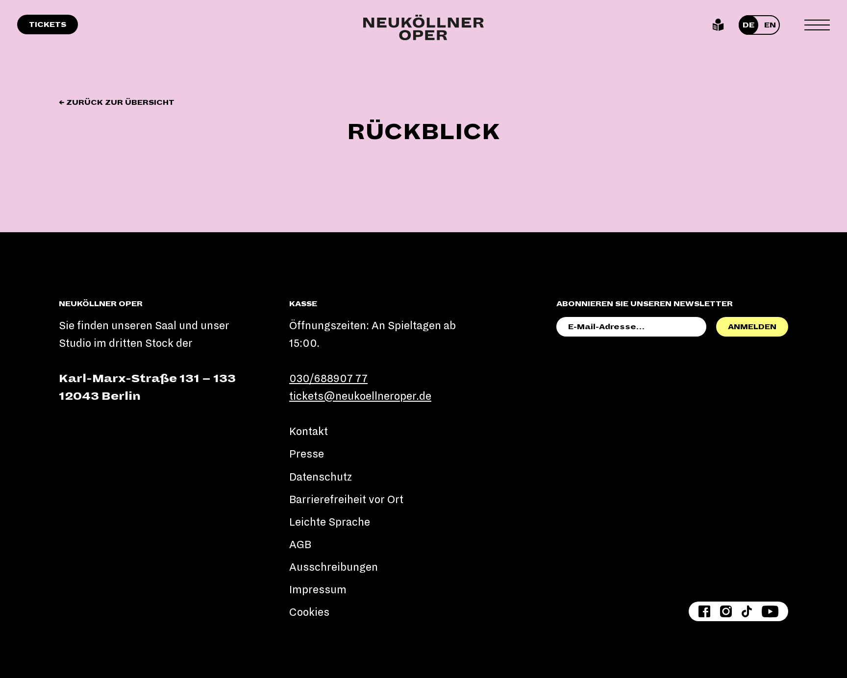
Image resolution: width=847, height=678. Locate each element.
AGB (300, 545)
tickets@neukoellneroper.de (360, 396)
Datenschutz (320, 477)
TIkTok (747, 611)
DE (748, 25)
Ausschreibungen (333, 567)
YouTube (770, 611)
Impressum (318, 590)
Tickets (47, 24)
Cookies (309, 612)
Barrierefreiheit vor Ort (346, 500)
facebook (704, 611)
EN (770, 25)
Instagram (726, 611)
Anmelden (752, 327)
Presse (306, 454)
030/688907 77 (328, 379)
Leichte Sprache (718, 25)
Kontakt (308, 431)
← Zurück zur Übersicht (116, 102)
